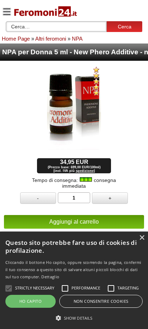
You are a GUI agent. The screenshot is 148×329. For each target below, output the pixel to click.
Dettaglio (50, 276)
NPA (77, 39)
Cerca (124, 26)
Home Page (16, 39)
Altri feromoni (50, 39)
